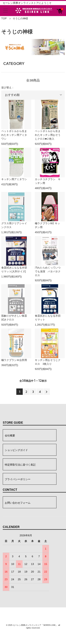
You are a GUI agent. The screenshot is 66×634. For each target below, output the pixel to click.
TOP (4, 18)
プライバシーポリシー (17, 479)
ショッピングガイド (16, 450)
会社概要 (10, 435)
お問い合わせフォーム (17, 502)
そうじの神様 (20, 18)
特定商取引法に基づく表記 (20, 464)
